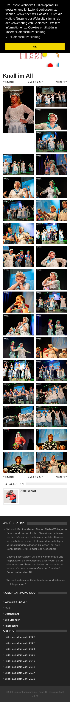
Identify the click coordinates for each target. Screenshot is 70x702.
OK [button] (35, 46)
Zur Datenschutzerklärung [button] (23, 37)
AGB (7, 607)
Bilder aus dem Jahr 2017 (20, 672)
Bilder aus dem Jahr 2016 (20, 678)
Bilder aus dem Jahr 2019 (20, 660)
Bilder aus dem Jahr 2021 (20, 648)
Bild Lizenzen (12, 619)
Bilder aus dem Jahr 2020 (20, 654)
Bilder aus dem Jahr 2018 (20, 666)
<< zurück (8, 81)
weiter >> (61, 81)
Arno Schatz (28, 490)
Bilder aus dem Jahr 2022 (20, 642)
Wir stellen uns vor (16, 601)
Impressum (11, 625)
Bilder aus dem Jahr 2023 (20, 637)
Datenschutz (12, 613)
